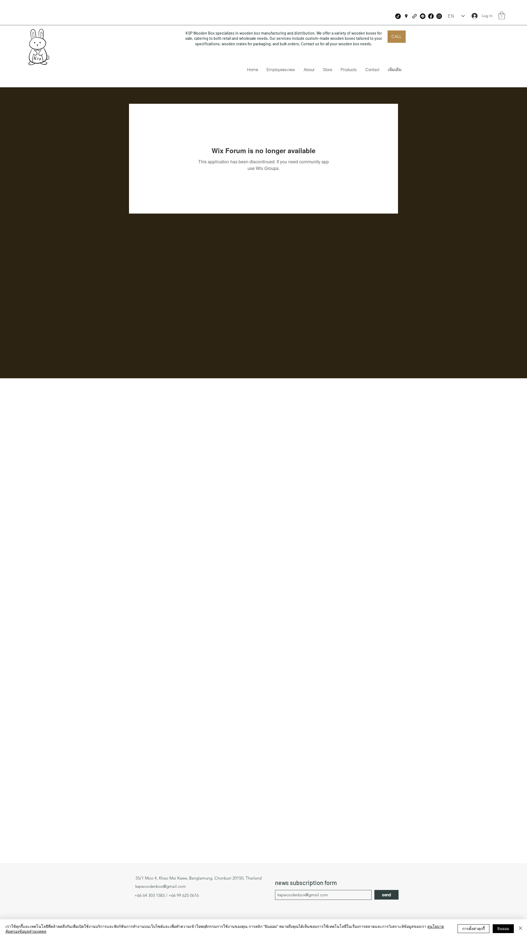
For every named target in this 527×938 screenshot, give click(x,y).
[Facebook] (431, 16)
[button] (501, 15)
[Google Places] (406, 16)
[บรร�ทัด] (422, 16)
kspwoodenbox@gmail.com (160, 886)
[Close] (520, 929)
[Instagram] (439, 16)
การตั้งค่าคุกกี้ (473, 928)
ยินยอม (503, 928)
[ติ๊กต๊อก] (398, 16)
